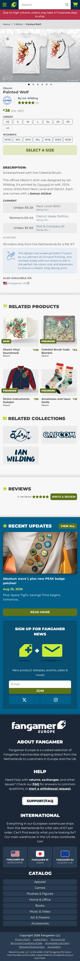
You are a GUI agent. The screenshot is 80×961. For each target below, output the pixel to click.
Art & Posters (40, 917)
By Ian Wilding (28, 98)
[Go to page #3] (38, 84)
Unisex (8, 116)
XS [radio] (7, 121)
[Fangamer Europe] (14, 4)
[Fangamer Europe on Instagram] (55, 699)
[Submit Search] (67, 4)
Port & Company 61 (50, 226)
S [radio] (18, 121)
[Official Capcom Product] (7, 100)
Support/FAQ (40, 801)
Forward (43, 184)
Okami (7, 88)
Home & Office (40, 899)
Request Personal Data (32, 946)
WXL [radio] (48, 139)
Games (40, 888)
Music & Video (40, 911)
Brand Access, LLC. (19, 952)
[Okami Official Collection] (21, 435)
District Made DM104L (52, 216)
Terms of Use (58, 939)
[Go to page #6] (51, 84)
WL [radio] (38, 139)
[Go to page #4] (42, 84)
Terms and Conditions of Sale (26, 943)
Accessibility (54, 946)
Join (40, 691)
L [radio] (38, 121)
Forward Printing (53, 257)
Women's (10, 134)
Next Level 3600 (48, 206)
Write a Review (64, 496)
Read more (40, 612)
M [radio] (28, 121)
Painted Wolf (16, 92)
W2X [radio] (58, 139)
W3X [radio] (68, 139)
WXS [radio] (7, 139)
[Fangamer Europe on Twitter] (24, 699)
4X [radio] (7, 128)
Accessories (40, 923)
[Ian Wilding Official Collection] (21, 455)
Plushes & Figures (40, 893)
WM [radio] (28, 139)
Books (40, 905)
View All (68, 526)
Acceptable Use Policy (57, 943)
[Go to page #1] (29, 84)
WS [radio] (17, 139)
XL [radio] (47, 121)
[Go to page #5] (46, 84)
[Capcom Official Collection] (59, 435)
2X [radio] (58, 121)
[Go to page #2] (33, 84)
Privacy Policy (22, 939)
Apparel (40, 882)
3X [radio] (68, 121)
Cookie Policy (40, 939)
